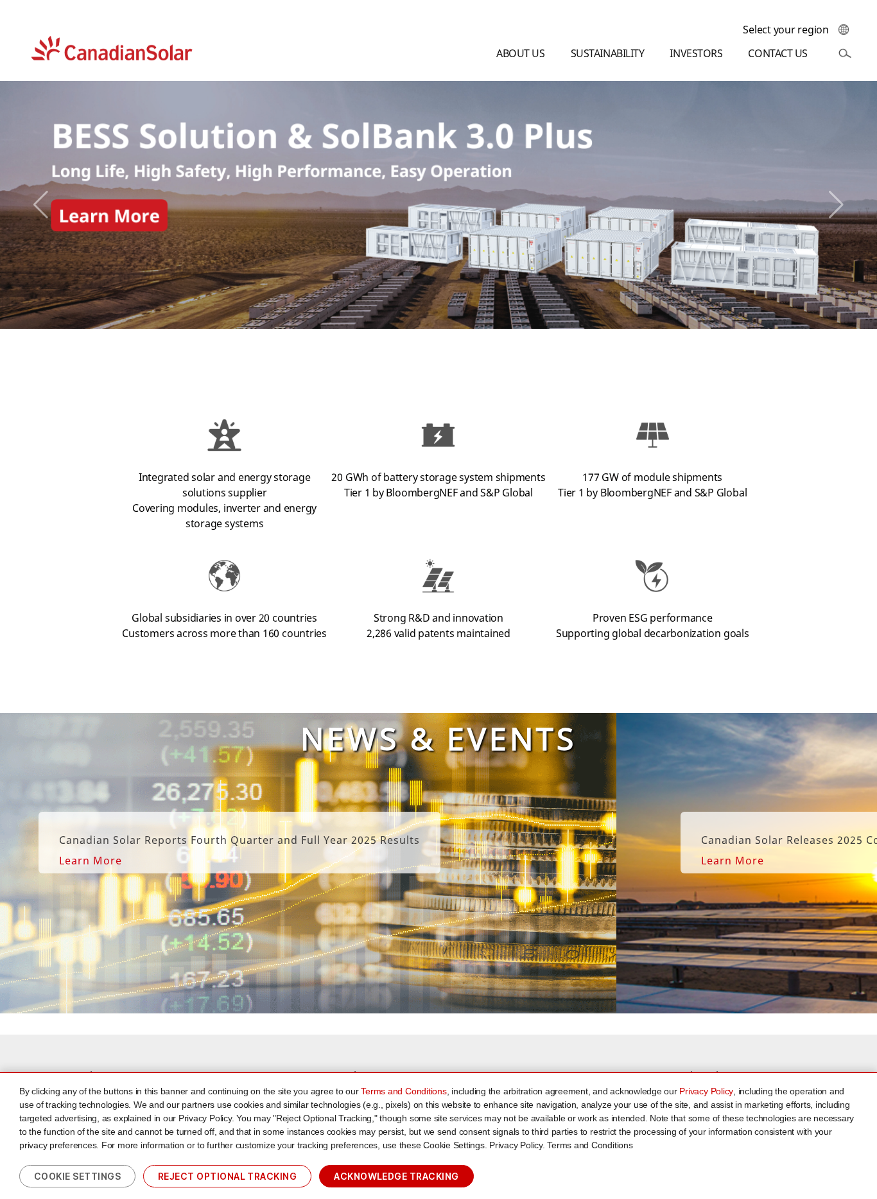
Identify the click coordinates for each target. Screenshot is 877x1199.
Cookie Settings (77, 1176)
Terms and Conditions (403, 1091)
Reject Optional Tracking (227, 1176)
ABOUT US (520, 54)
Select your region (786, 29)
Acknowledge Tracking (396, 1176)
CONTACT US (778, 54)
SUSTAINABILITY (608, 54)
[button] (40, 205)
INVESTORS (696, 54)
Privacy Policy (706, 1091)
